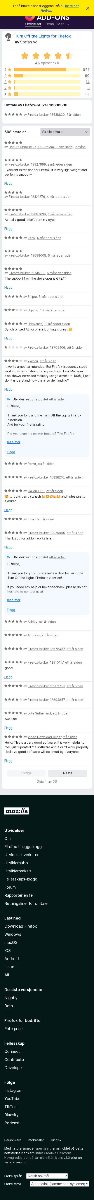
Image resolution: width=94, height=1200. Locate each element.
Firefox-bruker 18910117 (45, 662)
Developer (13, 1067)
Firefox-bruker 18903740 (46, 686)
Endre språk (13, 1176)
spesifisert (43, 1148)
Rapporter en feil (19, 895)
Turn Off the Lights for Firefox (43, 36)
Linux (9, 966)
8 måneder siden (51, 296)
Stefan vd (29, 42)
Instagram (13, 1090)
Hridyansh (35, 324)
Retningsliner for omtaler (26, 903)
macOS (10, 942)
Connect (12, 1051)
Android (11, 958)
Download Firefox (20, 926)
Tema (49, 24)
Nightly (10, 997)
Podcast (12, 1123)
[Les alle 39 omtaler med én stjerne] (47, 94)
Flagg (8, 183)
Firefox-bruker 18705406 (46, 347)
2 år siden (73, 114)
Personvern (12, 1140)
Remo (32, 464)
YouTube (12, 1098)
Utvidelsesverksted (22, 854)
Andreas (34, 635)
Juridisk (55, 1140)
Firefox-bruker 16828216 (46, 477)
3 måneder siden (60, 164)
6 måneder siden (60, 255)
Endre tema (12, 1184)
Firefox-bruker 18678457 (46, 649)
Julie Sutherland (39, 713)
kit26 (31, 238)
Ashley (32, 621)
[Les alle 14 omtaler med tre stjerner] (47, 82)
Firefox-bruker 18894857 (46, 700)
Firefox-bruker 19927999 (27, 164)
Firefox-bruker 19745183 (27, 273)
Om (7, 838)
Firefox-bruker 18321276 (27, 196)
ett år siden (75, 347)
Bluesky (11, 1114)
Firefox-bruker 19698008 (27, 255)
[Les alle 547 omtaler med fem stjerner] (47, 69)
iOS (7, 950)
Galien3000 (36, 491)
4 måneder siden (59, 196)
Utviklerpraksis (17, 871)
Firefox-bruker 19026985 (46, 533)
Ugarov (33, 310)
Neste (68, 773)
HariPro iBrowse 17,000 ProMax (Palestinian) (41, 147)
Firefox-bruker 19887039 (27, 214)
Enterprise (13, 1028)
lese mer (13, 442)
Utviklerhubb (16, 863)
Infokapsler (36, 1140)
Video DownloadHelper (44, 737)
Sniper (32, 296)
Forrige (26, 773)
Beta (8, 1006)
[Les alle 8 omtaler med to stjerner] (47, 88)
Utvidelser (33, 24)
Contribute (14, 1059)
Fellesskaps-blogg (20, 879)
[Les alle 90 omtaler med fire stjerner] (47, 75)
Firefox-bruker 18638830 (46, 114)
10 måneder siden (53, 310)
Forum (10, 887)
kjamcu (33, 361)
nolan (32, 519)
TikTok (10, 1106)
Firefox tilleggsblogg (23, 846)
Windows (12, 934)
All (6, 975)
